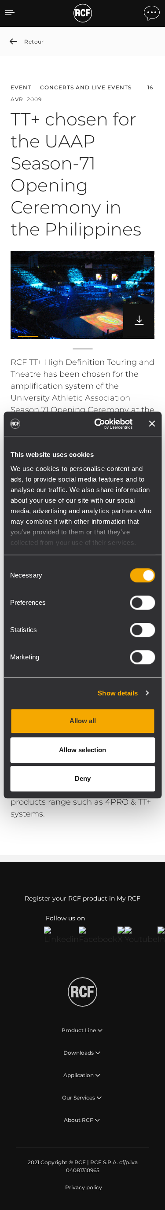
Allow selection (82, 750)
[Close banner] (152, 424)
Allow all (83, 721)
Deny (83, 778)
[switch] (142, 603)
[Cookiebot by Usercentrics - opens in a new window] (98, 424)
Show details (118, 693)
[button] (28, 336)
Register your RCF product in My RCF (82, 898)
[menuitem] (82, 1187)
